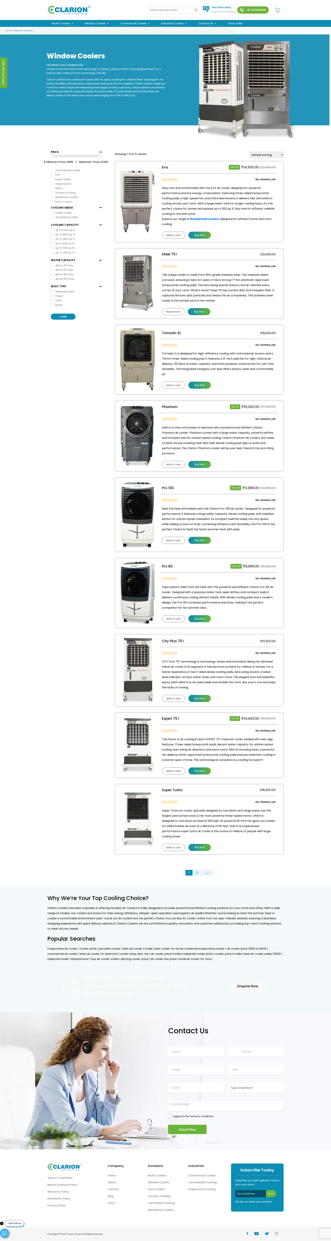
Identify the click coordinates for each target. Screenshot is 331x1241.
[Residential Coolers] (52, 197)
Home (8, 30)
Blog (111, 1196)
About (112, 1182)
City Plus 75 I (173, 641)
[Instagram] (279, 1234)
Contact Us (205, 23)
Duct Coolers (156, 1189)
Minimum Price (56, 162)
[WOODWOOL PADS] (52, 217)
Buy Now (200, 235)
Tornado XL (171, 332)
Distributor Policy (58, 1198)
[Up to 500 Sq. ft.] (52, 247)
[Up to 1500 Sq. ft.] (52, 234)
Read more (173, 311)
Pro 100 (168, 487)
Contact (113, 1189)
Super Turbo (172, 790)
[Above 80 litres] (52, 274)
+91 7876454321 (256, 10)
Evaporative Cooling (202, 1189)
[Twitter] (270, 1234)
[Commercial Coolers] (52, 170)
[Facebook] (250, 1234)
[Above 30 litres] (52, 265)
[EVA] (52, 174)
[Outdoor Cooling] (52, 192)
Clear (63, 316)
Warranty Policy (58, 1191)
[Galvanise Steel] (52, 291)
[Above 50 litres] (52, 269)
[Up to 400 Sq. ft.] (52, 252)
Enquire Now (247, 986)
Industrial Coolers (172, 23)
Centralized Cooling (161, 1203)
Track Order (235, 23)
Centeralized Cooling (202, 1182)
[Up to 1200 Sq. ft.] (52, 238)
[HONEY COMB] (52, 212)
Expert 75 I (170, 718)
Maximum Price (89, 162)
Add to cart (173, 235)
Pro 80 (167, 566)
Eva (165, 167)
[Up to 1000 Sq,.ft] (52, 229)
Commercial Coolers (133, 23)
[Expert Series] (52, 179)
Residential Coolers (161, 1210)
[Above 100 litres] (52, 278)
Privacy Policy (56, 1205)
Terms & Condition (60, 1178)
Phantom (170, 406)
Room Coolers (61, 23)
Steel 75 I (169, 254)
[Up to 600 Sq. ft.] (52, 243)
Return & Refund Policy (62, 1185)
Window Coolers (95, 23)
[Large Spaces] (52, 183)
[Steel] (52, 300)
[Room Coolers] (52, 201)
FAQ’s (111, 1203)
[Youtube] (259, 1234)
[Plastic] (52, 295)
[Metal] (52, 188)
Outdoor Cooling (159, 1196)
